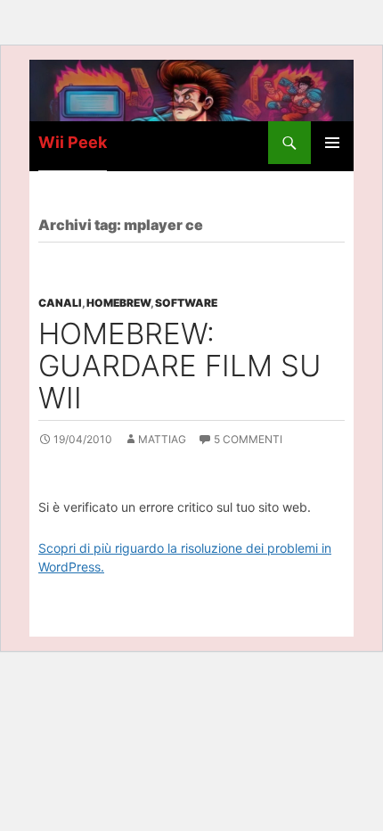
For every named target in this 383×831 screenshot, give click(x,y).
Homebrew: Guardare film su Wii (180, 366)
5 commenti (248, 439)
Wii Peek (72, 142)
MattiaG (162, 439)
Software (186, 302)
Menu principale (332, 142)
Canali (60, 302)
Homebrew (118, 302)
